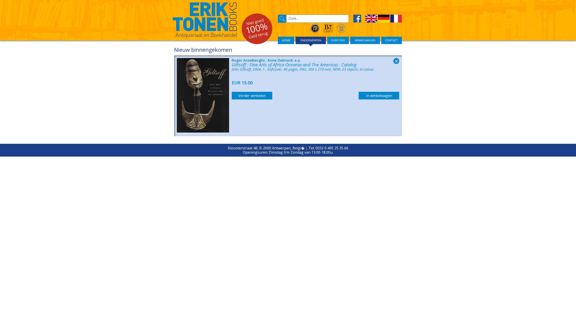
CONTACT (391, 40)
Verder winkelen (252, 95)
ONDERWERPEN (310, 40)
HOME (286, 40)
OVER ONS (338, 40)
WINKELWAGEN (365, 40)
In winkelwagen (379, 95)
